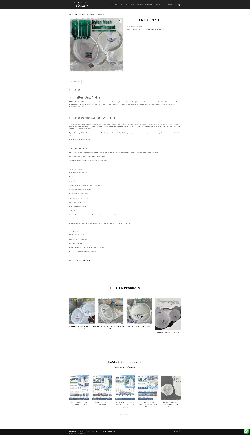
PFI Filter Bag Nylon (158, 29)
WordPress (82, 433)
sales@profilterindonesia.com (82, 260)
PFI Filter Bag (149, 29)
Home (71, 14)
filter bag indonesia (81, 3)
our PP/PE (85, 124)
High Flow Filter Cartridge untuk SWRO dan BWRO (148, 404)
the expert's (81, 7)
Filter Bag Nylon (140, 29)
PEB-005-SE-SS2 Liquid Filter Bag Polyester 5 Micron (171, 404)
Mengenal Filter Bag (145, 4)
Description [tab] (75, 81)
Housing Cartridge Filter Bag (122, 4)
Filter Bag (78, 14)
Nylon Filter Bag (87, 14)
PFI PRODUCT (160, 4)
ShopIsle (71, 433)
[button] (120, 21)
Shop (170, 4)
